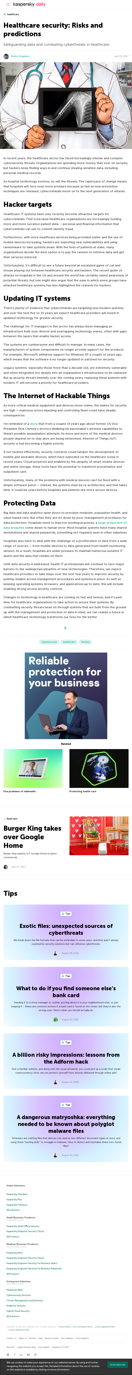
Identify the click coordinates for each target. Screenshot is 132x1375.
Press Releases (67, 1338)
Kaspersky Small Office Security (23, 1226)
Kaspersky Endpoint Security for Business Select (32, 1263)
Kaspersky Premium (17, 1205)
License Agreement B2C (105, 1327)
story (34, 424)
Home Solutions (16, 1185)
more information (59, 1369)
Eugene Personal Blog (26, 1347)
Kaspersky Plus (14, 1199)
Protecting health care (82, 791)
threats (85, 642)
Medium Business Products (22, 1244)
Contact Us (11, 1338)
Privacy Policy (65, 1327)
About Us (23, 1338)
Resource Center (52, 1338)
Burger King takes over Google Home (32, 837)
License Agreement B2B (18, 1330)
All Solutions (13, 1210)
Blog (40, 1338)
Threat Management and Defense (25, 1300)
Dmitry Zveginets (20, 56)
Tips (67, 913)
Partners (32, 1338)
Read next (12, 818)
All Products (13, 1236)
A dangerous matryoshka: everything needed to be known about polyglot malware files (66, 1124)
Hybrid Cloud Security (18, 1311)
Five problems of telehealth (19, 791)
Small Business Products (21, 1217)
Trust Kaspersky (82, 1338)
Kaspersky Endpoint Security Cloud (25, 1231)
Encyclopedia (44, 1347)
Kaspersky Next (15, 1252)
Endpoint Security (16, 1305)
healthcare (13, 14)
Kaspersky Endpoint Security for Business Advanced (34, 1268)
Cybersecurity (49, 642)
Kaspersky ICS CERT (60, 1347)
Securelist (11, 1347)
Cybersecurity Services (19, 1295)
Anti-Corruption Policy (82, 1327)
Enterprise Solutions (19, 1281)
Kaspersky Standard (17, 1194)
